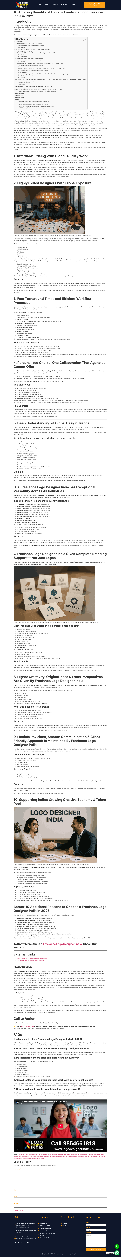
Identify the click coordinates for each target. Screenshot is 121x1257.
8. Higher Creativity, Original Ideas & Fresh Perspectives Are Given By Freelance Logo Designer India (44, 74)
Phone (88, 1227)
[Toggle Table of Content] (84, 39)
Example (23, 47)
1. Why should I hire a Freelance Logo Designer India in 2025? (35, 101)
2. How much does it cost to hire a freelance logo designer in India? (36, 103)
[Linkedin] (21, 1242)
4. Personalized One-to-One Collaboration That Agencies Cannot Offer (36, 53)
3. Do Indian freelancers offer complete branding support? (34, 104)
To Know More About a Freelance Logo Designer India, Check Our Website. (38, 91)
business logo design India (79, 1154)
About (47, 5)
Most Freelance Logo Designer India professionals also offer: (34, 70)
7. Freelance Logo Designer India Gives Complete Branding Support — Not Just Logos (40, 68)
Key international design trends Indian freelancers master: (34, 60)
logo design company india (93, 1156)
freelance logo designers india (59, 1156)
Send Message (96, 1249)
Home (40, 5)
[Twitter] (18, 1242)
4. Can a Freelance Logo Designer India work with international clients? (37, 106)
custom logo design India (21, 1156)
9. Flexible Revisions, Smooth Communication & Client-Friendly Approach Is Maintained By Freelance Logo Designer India (51, 79)
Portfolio (64, 5)
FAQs (17, 99)
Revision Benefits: (25, 82)
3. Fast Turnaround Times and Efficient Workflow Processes (33, 49)
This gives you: (24, 54)
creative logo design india (96, 1154)
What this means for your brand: (28, 75)
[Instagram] (25, 1242)
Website (16, 1203)
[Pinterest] (28, 1242)
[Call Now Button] (117, 1246)
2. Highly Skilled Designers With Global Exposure (30, 45)
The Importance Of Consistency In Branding (30, 960)
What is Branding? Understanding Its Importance (32, 958)
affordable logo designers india (28, 1154)
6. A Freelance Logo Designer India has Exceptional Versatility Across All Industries (39, 63)
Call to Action (20, 97)
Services (55, 5)
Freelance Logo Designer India (62, 944)
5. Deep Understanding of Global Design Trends (29, 58)
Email (15, 1196)
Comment (17, 1169)
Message (89, 1232)
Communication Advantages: (27, 81)
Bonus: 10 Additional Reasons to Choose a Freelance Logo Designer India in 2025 (39, 89)
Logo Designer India (27, 1026)
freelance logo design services (39, 1156)
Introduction (19, 41)
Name (15, 1190)
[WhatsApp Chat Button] (116, 1252)
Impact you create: (25, 88)
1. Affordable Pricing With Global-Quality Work (29, 43)
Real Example (24, 56)
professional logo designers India (33, 1158)
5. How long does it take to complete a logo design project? (34, 107)
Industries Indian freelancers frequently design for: (32, 65)
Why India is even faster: (26, 51)
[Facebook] (15, 1242)
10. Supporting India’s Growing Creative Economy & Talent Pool (34, 86)
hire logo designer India (76, 1156)
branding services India (62, 1154)
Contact (72, 5)
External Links (20, 93)
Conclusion (19, 95)
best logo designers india (47, 1154)
